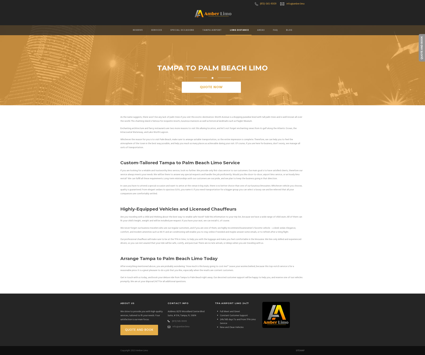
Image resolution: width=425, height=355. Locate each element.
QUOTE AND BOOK (139, 329)
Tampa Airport (212, 30)
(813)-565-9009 (268, 4)
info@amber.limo (296, 4)
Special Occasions (182, 30)
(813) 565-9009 (179, 321)
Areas (261, 30)
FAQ (275, 30)
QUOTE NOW (211, 87)
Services (156, 30)
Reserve (138, 30)
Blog (289, 30)
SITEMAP (300, 351)
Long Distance (239, 30)
